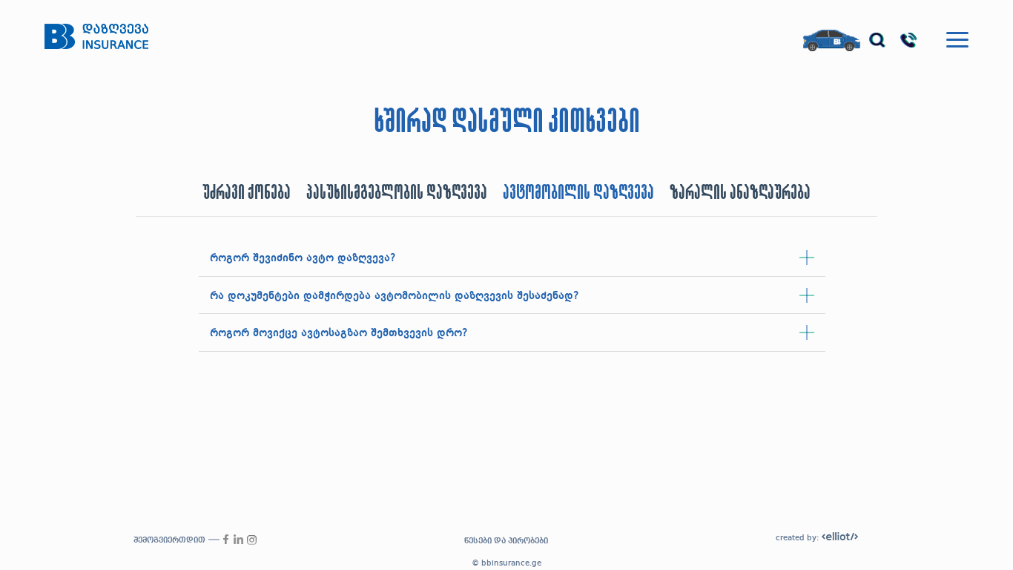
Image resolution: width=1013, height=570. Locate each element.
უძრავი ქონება (246, 193)
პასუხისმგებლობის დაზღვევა (396, 193)
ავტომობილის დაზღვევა (578, 193)
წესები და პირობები (506, 541)
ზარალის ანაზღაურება (740, 193)
